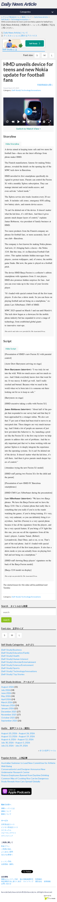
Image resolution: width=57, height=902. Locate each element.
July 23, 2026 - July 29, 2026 (14, 745)
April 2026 (6, 699)
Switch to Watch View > (28, 128)
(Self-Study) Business (11, 649)
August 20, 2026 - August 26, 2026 (18, 733)
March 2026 (6, 702)
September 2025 (9, 720)
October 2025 (8, 717)
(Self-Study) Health (10, 656)
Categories (37, 12)
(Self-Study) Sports (10, 668)
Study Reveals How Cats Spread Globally (20, 781)
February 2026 (8, 705)
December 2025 (8, 711)
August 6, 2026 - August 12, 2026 (17, 739)
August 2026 (7, 687)
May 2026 (5, 696)
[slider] (29, 121)
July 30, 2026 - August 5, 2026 (15, 742)
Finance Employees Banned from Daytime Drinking (25, 775)
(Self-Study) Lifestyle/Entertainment (18, 662)
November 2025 (9, 714)
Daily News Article (18, 4)
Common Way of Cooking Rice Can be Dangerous (25, 778)
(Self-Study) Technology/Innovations (26, 90)
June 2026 (6, 693)
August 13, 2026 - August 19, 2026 (18, 736)
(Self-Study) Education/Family (15, 652)
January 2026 (7, 708)
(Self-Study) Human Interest (14, 659)
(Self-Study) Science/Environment (17, 665)
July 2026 (5, 690)
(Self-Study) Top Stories (12, 674)
